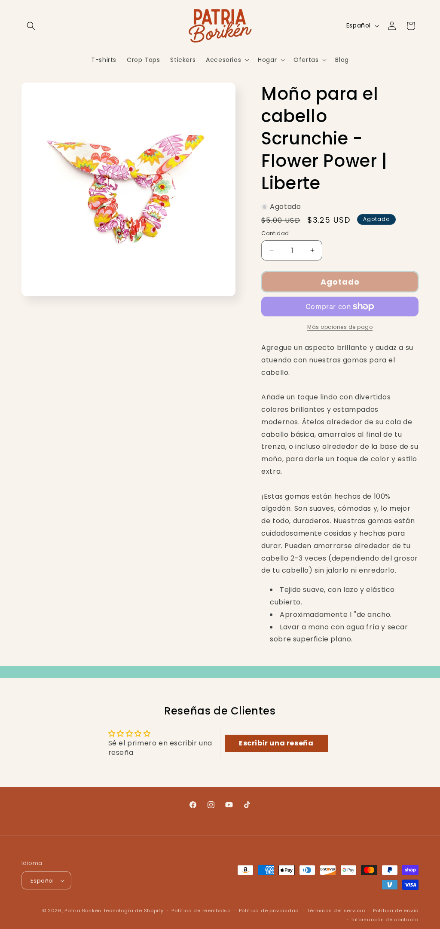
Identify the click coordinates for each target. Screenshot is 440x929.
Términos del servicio (336, 910)
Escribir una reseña (276, 743)
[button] (30, 25)
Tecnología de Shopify (133, 910)
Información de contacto (385, 919)
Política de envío (396, 910)
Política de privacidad (269, 910)
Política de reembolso (201, 910)
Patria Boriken (82, 910)
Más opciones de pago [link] (340, 327)
